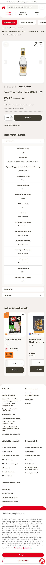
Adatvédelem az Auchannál (10, 455)
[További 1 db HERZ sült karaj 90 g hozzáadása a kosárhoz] (22, 363)
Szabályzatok (29, 399)
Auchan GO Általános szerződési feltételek (31, 468)
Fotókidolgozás (29, 464)
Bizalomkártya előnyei (32, 395)
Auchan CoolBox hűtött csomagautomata (9, 405)
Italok (21, 28)
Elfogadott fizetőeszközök (9, 497)
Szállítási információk (8, 395)
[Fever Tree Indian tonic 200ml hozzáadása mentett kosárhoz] (41, 92)
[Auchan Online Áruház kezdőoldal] (3, 7)
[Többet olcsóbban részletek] (6, 349)
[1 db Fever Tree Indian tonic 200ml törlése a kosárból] (11, 119)
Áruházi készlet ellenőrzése (12, 125)
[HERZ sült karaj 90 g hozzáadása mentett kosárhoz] (23, 315)
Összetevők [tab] (7, 295)
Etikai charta (5, 468)
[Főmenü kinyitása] (42, 7)
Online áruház (13, 28)
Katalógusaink (6, 489)
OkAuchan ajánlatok (27, 22)
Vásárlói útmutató (7, 493)
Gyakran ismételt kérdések (33, 447)
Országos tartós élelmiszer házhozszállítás (10, 409)
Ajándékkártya (29, 451)
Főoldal (4, 28)
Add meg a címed (25, 2)
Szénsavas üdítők (33, 31)
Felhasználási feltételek (32, 455)
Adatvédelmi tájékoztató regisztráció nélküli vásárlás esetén (10, 428)
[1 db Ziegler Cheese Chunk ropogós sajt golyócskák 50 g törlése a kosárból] (31, 362)
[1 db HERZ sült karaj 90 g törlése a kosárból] (7, 363)
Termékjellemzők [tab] (9, 141)
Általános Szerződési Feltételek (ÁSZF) (8, 422)
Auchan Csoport (7, 451)
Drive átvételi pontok (8, 414)
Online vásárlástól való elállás (11, 434)
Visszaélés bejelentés (8, 472)
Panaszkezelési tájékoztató (10, 501)
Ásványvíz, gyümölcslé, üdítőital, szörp (13, 31)
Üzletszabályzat (7, 476)
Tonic (42, 31)
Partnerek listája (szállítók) (22, 548)
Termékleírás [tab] (8, 289)
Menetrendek (29, 460)
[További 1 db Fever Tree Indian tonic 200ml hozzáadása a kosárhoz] (11, 116)
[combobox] (22, 7)
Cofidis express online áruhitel (11, 418)
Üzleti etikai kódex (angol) (10, 464)
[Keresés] (9, 7)
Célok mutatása (23, 561)
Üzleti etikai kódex (7, 460)
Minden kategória (9, 22)
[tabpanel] (23, 214)
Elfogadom (23, 555)
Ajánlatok (28, 403)
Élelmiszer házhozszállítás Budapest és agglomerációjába (11, 400)
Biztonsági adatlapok (31, 473)
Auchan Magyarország (9, 447)
